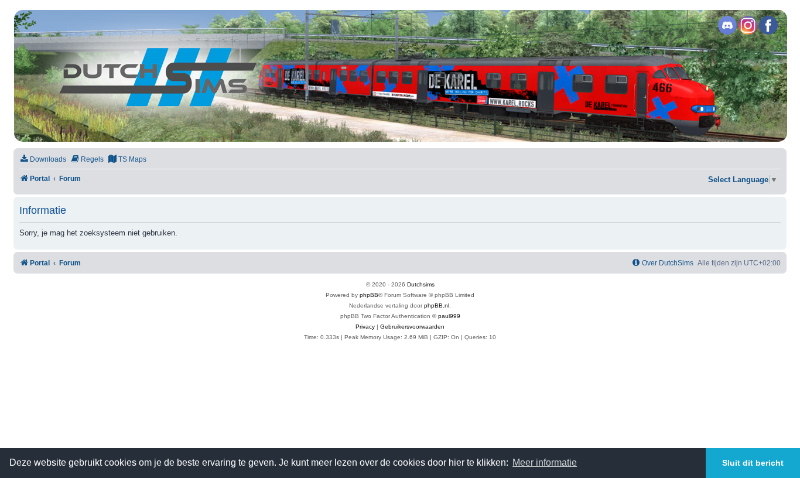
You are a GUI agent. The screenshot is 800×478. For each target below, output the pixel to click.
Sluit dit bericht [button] (753, 462)
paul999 (449, 316)
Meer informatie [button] (544, 462)
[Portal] (399, 76)
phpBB (369, 295)
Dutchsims (421, 284)
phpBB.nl (436, 305)
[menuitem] (42, 160)
